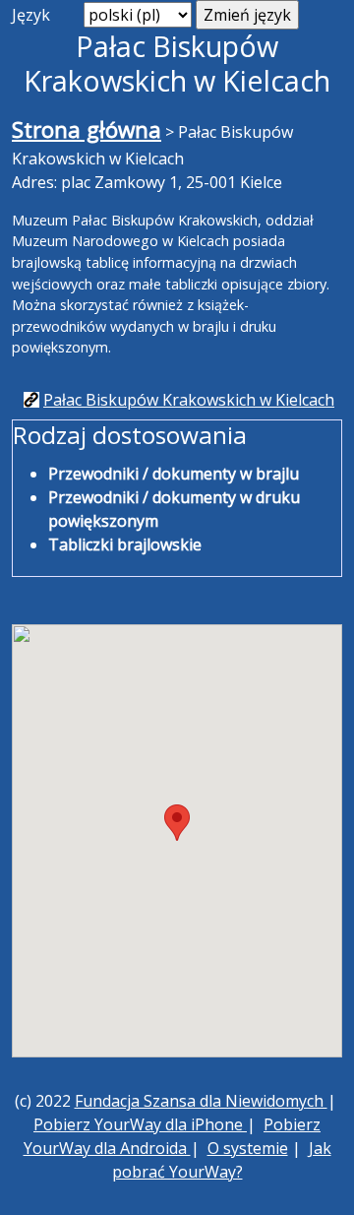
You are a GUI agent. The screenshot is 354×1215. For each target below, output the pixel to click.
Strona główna (86, 129)
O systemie (247, 1148)
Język (31, 15)
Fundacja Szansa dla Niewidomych (201, 1101)
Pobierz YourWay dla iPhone (140, 1124)
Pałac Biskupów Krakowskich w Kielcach (188, 400)
